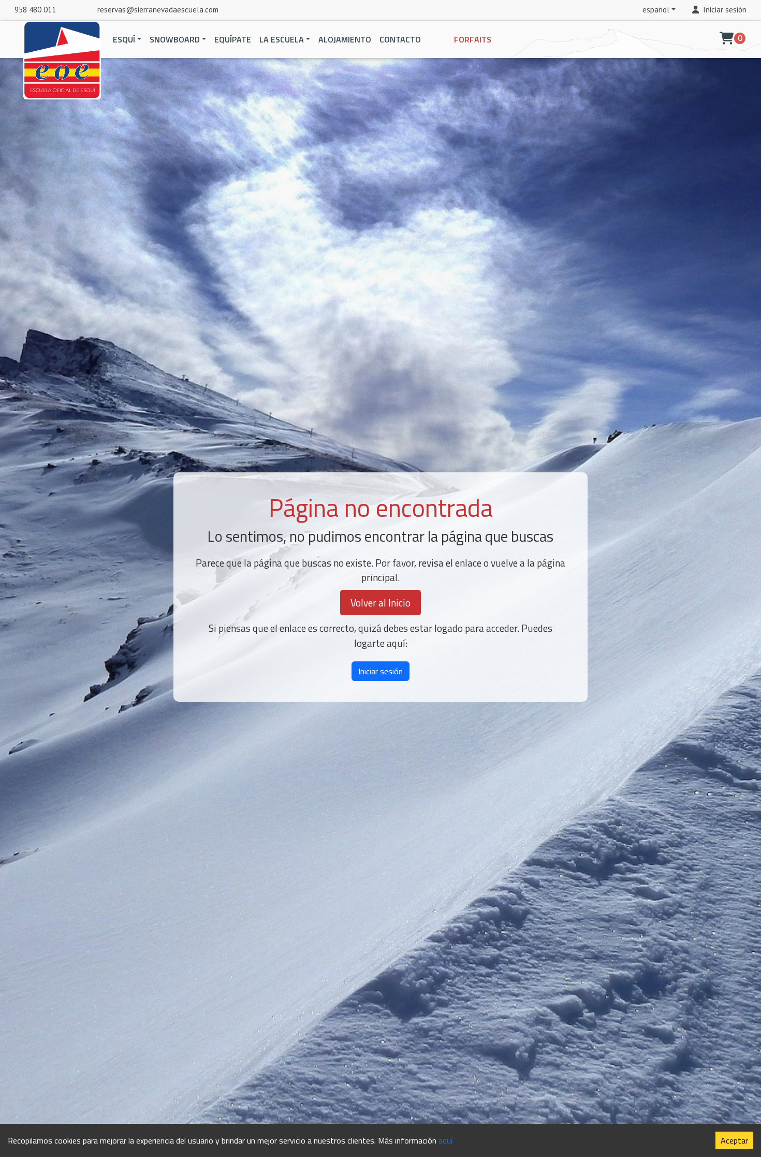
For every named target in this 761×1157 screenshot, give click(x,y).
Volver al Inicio (380, 602)
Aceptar (734, 1140)
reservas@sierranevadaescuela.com (157, 10)
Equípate (232, 39)
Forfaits (472, 39)
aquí (445, 1140)
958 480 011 (35, 10)
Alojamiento (344, 39)
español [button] (655, 10)
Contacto (400, 39)
